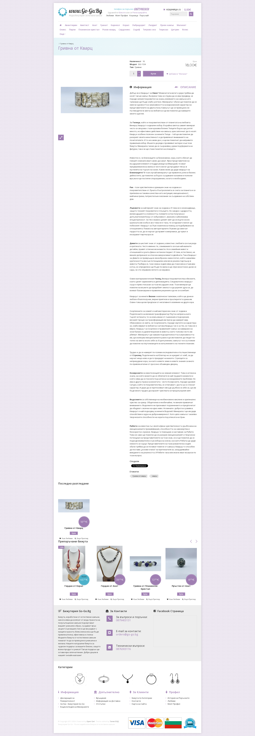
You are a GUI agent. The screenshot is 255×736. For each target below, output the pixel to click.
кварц (154, 476)
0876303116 (123, 649)
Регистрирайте (140, 12)
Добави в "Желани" (178, 73)
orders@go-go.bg (127, 634)
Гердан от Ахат (109, 586)
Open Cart (91, 721)
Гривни (138, 67)
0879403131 (123, 620)
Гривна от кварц (139, 476)
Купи (153, 73)
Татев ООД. (114, 721)
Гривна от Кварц (66, 43)
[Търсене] (191, 14)
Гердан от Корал (73, 586)
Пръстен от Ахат (181, 586)
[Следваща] (196, 541)
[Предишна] (191, 541)
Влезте (122, 12)
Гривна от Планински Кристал (145, 587)
